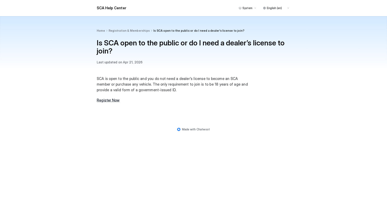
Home (101, 30)
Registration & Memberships (129, 30)
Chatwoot (203, 129)
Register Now (108, 100)
